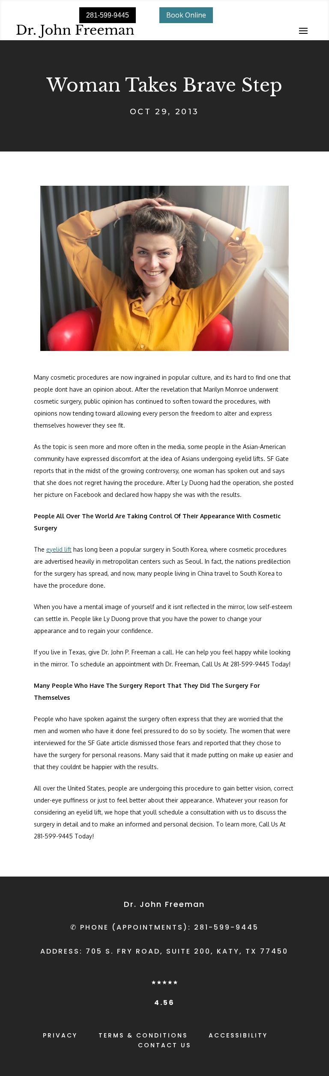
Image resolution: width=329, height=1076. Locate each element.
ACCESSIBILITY (238, 1035)
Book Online (186, 15)
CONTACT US (164, 1045)
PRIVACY (60, 1035)
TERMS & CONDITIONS (143, 1035)
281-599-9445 (107, 15)
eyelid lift (59, 549)
